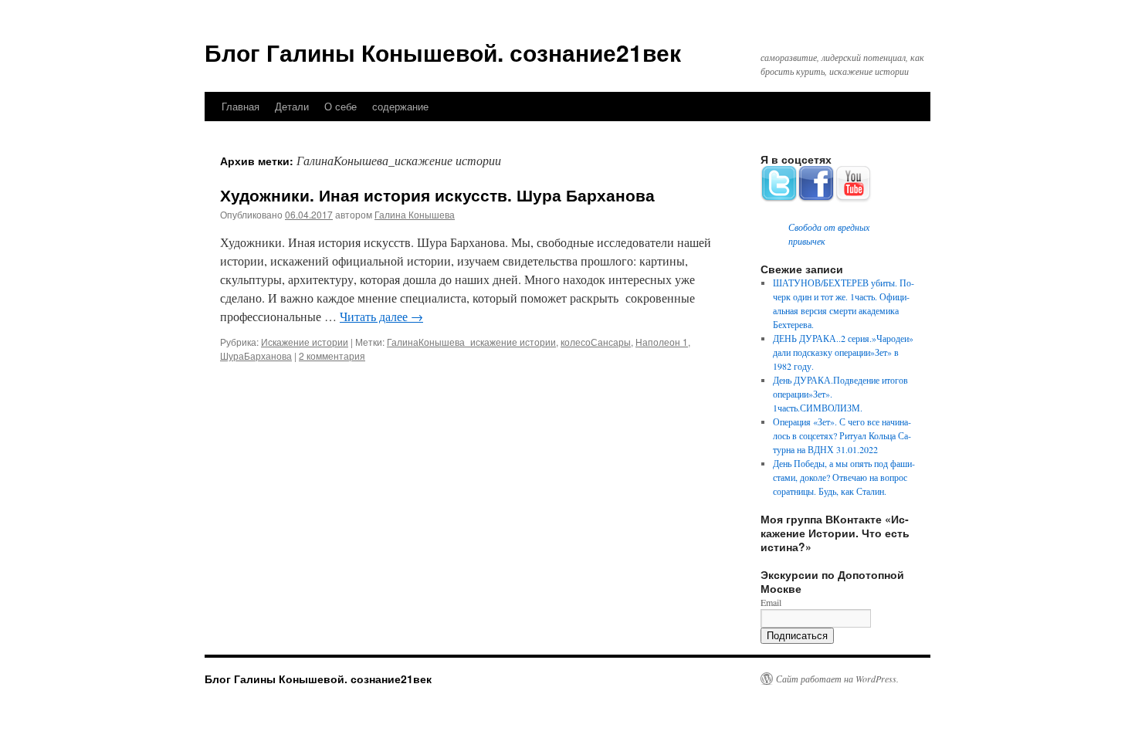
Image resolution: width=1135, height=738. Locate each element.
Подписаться (797, 636)
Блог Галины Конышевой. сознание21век (443, 52)
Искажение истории (304, 341)
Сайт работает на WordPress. (837, 678)
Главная (240, 106)
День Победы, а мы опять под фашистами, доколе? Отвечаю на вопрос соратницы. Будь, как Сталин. (844, 477)
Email (771, 602)
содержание (400, 106)
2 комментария (332, 355)
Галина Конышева (414, 214)
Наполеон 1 (661, 341)
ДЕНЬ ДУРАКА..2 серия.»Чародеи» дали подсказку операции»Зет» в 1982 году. (843, 352)
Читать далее (381, 316)
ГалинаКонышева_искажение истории (471, 341)
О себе (340, 106)
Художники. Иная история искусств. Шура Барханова (437, 194)
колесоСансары (596, 341)
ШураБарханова (256, 355)
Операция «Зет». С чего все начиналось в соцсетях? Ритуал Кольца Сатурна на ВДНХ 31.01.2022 (842, 435)
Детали (292, 106)
